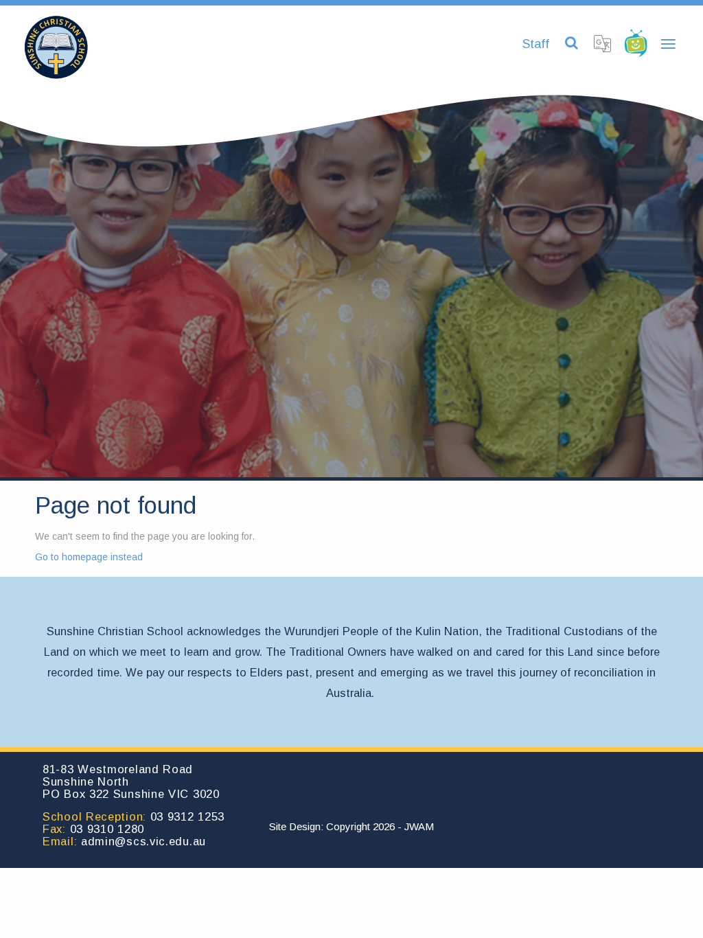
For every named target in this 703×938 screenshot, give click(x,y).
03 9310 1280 (107, 829)
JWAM (419, 826)
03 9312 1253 (187, 816)
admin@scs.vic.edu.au (143, 841)
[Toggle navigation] (668, 44)
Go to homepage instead (89, 556)
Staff (535, 44)
